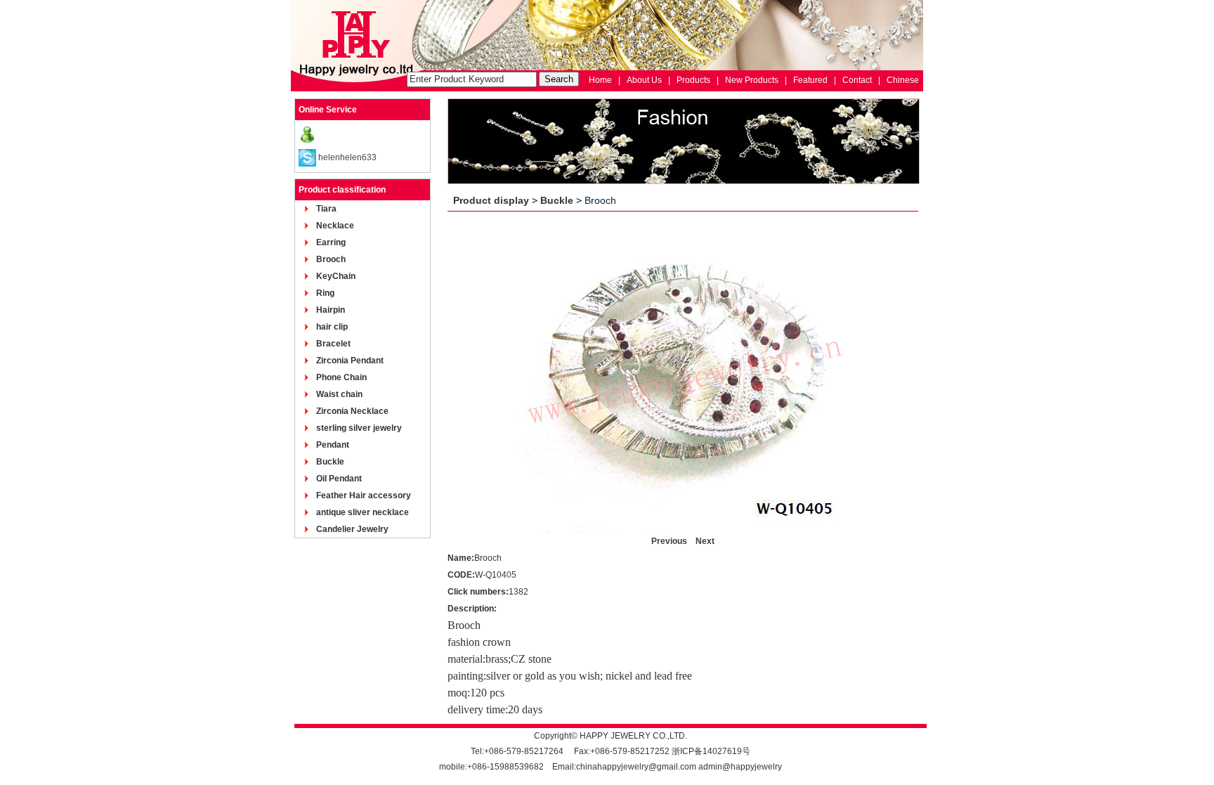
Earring (331, 242)
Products (693, 80)
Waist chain (339, 394)
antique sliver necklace (362, 512)
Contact (857, 80)
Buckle (330, 462)
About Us (644, 80)
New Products (751, 80)
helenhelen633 (347, 157)
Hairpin (330, 310)
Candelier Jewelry (352, 529)
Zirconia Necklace (352, 411)
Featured (810, 80)
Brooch (331, 259)
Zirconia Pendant (350, 360)
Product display (491, 200)
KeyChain (335, 276)
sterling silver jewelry (359, 428)
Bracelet (333, 344)
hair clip (332, 327)
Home (600, 80)
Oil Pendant (339, 479)
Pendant (332, 445)
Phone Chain (341, 377)
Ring (325, 293)
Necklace (335, 226)
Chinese (903, 80)
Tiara (326, 209)
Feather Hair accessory (363, 495)
